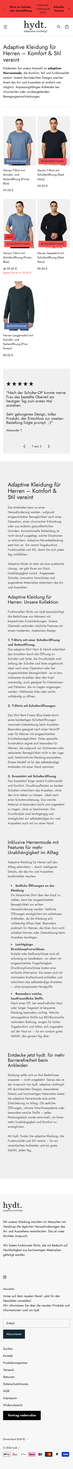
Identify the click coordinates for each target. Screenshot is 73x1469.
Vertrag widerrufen (22, 1415)
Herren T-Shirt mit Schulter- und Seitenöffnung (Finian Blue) (16, 177)
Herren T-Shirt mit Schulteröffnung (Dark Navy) (50, 174)
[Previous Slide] (24, 446)
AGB (6, 1391)
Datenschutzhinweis (15, 1384)
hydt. (15, 1448)
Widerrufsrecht (12, 1405)
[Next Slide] (49, 446)
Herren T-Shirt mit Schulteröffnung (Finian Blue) (17, 257)
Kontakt (8, 1355)
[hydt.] (35, 27)
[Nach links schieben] (4, 9)
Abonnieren (14, 1334)
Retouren (9, 1377)
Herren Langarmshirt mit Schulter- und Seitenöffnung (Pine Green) (18, 342)
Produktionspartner (15, 1363)
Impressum (10, 1398)
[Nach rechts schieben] (68, 9)
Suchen (8, 1348)
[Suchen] (58, 27)
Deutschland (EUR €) (14, 1439)
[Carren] (67, 27)
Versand (8, 1370)
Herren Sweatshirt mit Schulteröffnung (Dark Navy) (50, 257)
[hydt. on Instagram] (4, 1277)
